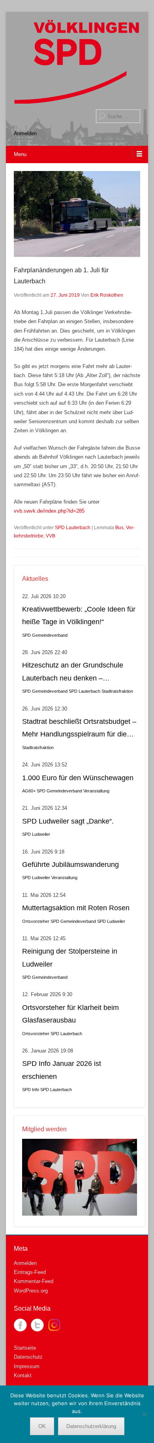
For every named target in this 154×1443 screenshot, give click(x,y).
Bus (119, 527)
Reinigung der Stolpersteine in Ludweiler (69, 957)
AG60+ (29, 790)
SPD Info (30, 1089)
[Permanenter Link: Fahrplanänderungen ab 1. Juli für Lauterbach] (77, 214)
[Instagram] (54, 1324)
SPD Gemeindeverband (45, 635)
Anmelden (25, 133)
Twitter (37, 1324)
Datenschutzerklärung (91, 1426)
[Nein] (144, 1414)
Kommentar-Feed (33, 1281)
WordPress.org (31, 1291)
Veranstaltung (96, 790)
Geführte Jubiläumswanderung (70, 864)
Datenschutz (28, 1357)
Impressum (26, 1366)
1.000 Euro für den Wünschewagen (77, 778)
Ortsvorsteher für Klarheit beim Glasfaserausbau (70, 1014)
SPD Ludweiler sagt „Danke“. (68, 821)
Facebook (20, 1324)
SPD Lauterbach (72, 527)
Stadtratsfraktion (117, 691)
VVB (50, 536)
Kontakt (23, 1375)
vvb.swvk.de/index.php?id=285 (49, 511)
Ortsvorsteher (35, 921)
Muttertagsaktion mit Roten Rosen (76, 908)
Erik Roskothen (106, 295)
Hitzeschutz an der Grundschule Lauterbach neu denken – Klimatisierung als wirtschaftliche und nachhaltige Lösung (73, 672)
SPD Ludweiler (36, 834)
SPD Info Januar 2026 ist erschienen (61, 1070)
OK (42, 1426)
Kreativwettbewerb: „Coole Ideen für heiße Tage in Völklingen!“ (78, 615)
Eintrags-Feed (30, 1272)
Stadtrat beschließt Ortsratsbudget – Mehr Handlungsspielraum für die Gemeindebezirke (79, 729)
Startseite (25, 1348)
